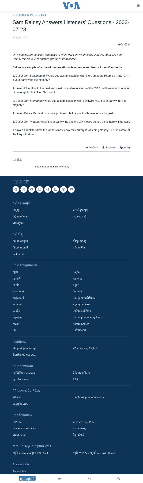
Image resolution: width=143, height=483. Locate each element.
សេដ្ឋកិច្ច (16, 311)
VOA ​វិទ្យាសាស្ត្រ (80, 210)
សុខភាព (16, 324)
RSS (75, 379)
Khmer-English (81, 324)
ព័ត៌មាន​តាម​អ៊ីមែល (81, 373)
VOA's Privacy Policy (84, 422)
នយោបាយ (17, 304)
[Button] (124, 45)
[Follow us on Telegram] (47, 189)
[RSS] (55, 189)
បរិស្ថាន (76, 272)
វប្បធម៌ (76, 285)
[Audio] (89, 478)
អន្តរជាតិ (16, 278)
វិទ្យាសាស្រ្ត (77, 278)
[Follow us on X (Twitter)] (23, 189)
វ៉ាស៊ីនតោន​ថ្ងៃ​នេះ (20, 216)
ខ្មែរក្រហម (77, 291)
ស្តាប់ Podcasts (20, 379)
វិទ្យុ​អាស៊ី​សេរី (78, 435)
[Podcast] (63, 189)
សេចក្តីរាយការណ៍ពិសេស (84, 298)
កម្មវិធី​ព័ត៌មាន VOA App (24, 373)
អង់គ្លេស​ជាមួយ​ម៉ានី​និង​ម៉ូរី (24, 348)
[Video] (60, 478)
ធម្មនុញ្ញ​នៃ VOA (20, 404)
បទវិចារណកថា (79, 330)
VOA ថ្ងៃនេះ (18, 223)
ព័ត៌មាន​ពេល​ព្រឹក (20, 241)
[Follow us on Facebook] (16, 189)
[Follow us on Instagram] (39, 189)
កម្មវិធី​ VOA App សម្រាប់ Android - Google (94, 453)
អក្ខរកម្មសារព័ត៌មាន (82, 304)
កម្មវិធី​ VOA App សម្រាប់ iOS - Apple (31, 453)
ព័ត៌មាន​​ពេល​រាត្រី (20, 247)
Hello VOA (18, 254)
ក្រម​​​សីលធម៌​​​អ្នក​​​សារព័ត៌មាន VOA (88, 397)
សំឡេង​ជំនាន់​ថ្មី (79, 241)
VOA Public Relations (24, 428)
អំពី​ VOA (17, 397)
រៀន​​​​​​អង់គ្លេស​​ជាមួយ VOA (24, 355)
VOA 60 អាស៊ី (79, 216)
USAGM (17, 422)
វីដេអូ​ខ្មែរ (16, 210)
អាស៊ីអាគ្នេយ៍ (18, 298)
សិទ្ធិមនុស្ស (17, 317)
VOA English (19, 435)
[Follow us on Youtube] (31, 189)
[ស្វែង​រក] (119, 478)
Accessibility (79, 428)
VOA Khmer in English (29, 15)
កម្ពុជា (15, 272)
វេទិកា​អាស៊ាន (79, 247)
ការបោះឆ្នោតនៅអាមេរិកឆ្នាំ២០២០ (88, 317)
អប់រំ (14, 330)
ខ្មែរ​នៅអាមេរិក (19, 291)
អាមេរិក (16, 285)
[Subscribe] (71, 189)
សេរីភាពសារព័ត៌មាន (82, 311)
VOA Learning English (85, 348)
